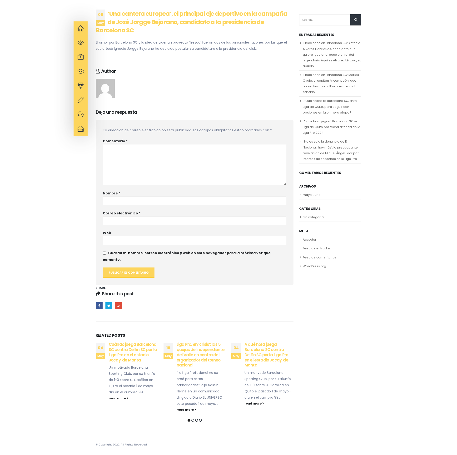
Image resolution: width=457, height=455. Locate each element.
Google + (118, 305)
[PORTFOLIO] (81, 86)
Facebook (99, 305)
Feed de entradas (317, 248)
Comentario (115, 141)
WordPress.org (314, 266)
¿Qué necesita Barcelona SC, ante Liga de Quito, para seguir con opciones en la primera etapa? (330, 106)
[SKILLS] (81, 71)
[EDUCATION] (81, 57)
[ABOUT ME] (81, 28)
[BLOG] (81, 115)
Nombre (111, 193)
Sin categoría (313, 217)
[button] (189, 420)
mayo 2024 (311, 195)
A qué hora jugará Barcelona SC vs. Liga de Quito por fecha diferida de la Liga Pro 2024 (331, 127)
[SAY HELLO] (81, 129)
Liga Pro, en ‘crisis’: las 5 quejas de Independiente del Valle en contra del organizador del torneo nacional (200, 354)
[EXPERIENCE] (81, 43)
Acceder (309, 239)
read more (118, 398)
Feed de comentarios (319, 257)
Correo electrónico (121, 213)
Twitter (108, 305)
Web (107, 233)
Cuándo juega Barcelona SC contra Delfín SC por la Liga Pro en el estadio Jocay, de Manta (133, 352)
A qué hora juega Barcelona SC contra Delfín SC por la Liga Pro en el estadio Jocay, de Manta (266, 354)
